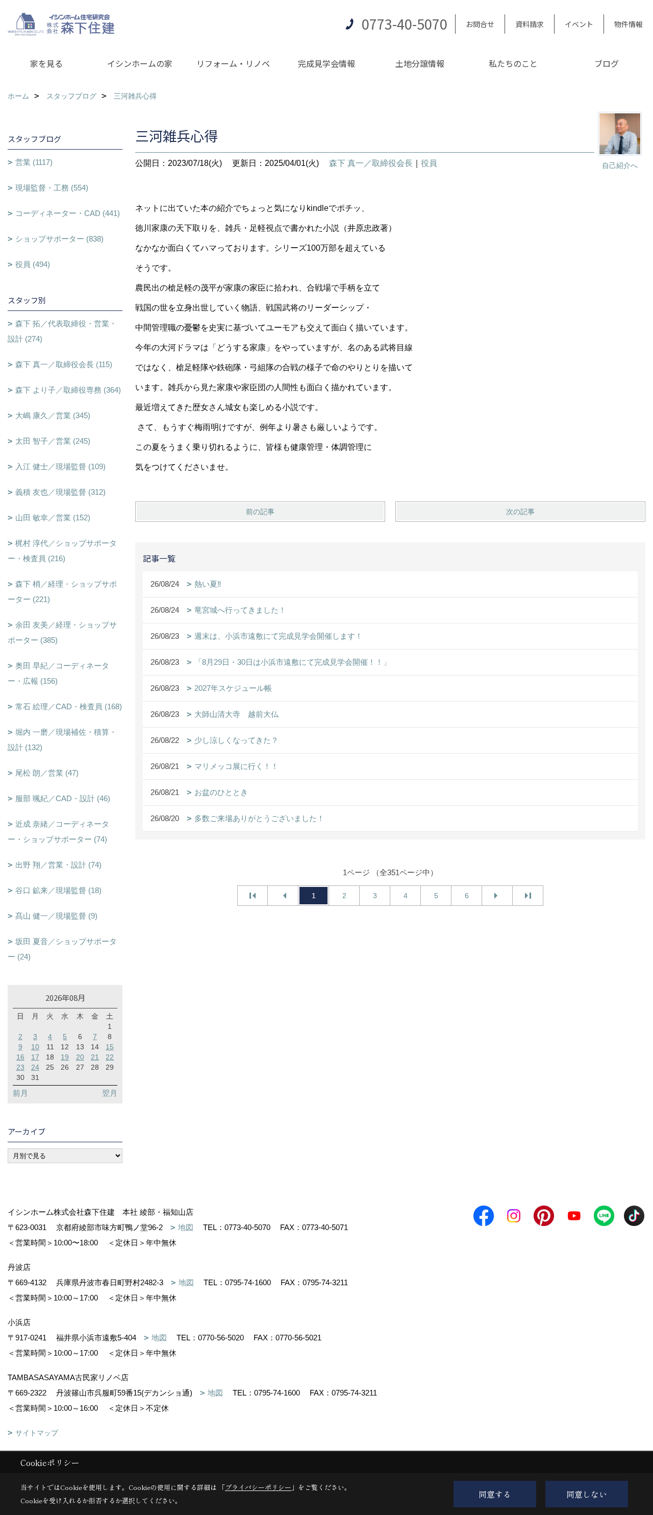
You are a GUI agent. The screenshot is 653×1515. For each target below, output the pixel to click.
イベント (579, 24)
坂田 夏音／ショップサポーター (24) (62, 949)
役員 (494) (32, 264)
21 (95, 1057)
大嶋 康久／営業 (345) (52, 415)
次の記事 (520, 512)
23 (20, 1067)
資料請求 (529, 24)
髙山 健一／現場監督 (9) (56, 915)
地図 (185, 1227)
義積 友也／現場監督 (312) (60, 492)
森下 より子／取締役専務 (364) (68, 390)
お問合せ (480, 24)
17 (35, 1057)
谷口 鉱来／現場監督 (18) (58, 890)
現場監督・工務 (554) (51, 187)
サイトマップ (36, 1433)
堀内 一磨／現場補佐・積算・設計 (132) (62, 740)
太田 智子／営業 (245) (52, 441)
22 (110, 1057)
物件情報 (628, 24)
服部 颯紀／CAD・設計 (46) (62, 798)
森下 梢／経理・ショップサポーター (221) (62, 592)
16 (20, 1057)
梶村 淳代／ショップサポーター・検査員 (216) (62, 551)
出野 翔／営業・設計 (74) (58, 864)
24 (35, 1067)
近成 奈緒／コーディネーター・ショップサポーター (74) (58, 832)
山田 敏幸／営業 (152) (52, 517)
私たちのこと (513, 63)
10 (35, 1047)
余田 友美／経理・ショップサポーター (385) (62, 632)
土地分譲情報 (419, 63)
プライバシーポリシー (258, 1487)
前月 (20, 1093)
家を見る (46, 63)
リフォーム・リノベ (233, 63)
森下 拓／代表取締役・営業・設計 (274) (62, 331)
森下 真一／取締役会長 (371, 163)
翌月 (109, 1093)
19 (65, 1057)
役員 (429, 163)
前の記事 (260, 512)
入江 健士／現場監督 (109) (60, 466)
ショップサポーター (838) (59, 238)
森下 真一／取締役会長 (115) (63, 364)
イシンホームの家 (139, 63)
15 (110, 1047)
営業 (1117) (34, 162)
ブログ (606, 63)
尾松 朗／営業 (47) (47, 772)
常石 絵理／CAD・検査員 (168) (68, 706)
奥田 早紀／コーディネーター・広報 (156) (58, 673)
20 (80, 1057)
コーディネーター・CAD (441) (67, 213)
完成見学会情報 (326, 63)
